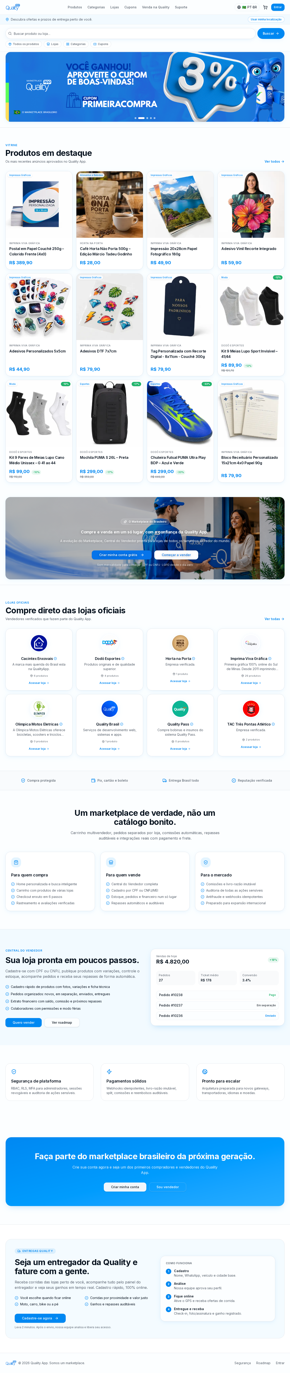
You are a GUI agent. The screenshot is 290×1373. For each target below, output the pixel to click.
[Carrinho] (265, 7)
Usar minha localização (266, 19)
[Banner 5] (154, 118)
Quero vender (23, 1022)
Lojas (114, 7)
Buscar (268, 33)
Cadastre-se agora (37, 1318)
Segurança (242, 1363)
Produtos (75, 7)
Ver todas (272, 619)
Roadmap (263, 1363)
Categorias (96, 7)
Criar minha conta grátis (118, 555)
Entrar (278, 7)
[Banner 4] (151, 118)
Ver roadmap (62, 1022)
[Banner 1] (135, 118)
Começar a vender (176, 555)
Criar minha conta (125, 1187)
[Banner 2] (141, 118)
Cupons (130, 7)
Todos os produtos (26, 44)
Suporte (181, 7)
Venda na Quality (155, 7)
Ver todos (272, 161)
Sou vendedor (168, 1187)
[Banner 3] (147, 118)
